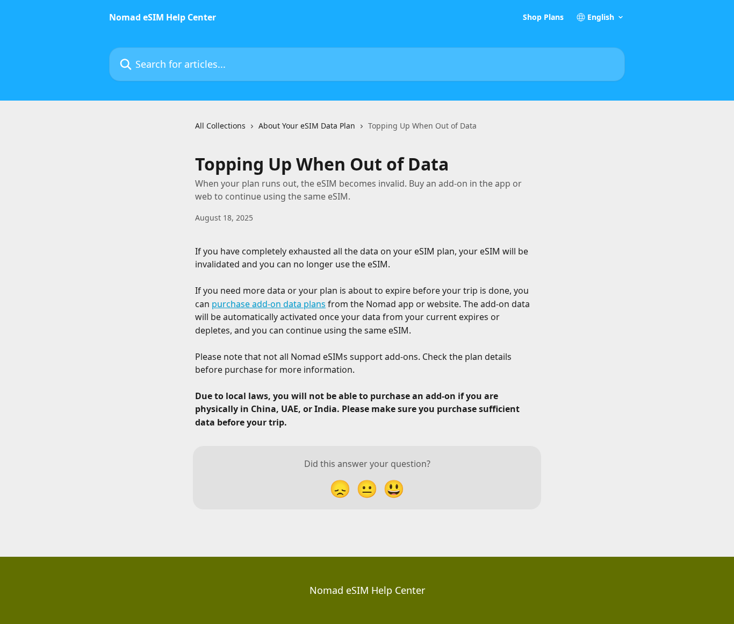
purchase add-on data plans (269, 304)
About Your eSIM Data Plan (306, 125)
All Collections (220, 125)
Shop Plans (543, 17)
